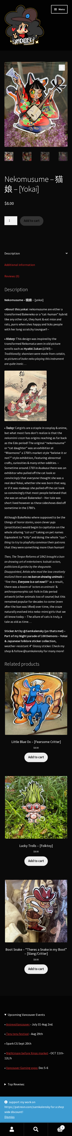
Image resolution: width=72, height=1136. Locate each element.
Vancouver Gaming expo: (22, 1068)
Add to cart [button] (36, 757)
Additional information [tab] (19, 265)
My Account (12, 1129)
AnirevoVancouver (18, 1024)
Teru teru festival (17, 1034)
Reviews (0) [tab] (11, 276)
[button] (62, 68)
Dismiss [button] (9, 1117)
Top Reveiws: (16, 1084)
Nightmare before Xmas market (27, 1053)
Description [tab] (12, 253)
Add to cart (32, 221)
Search (36, 1129)
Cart (55, 1126)
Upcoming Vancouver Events (26, 1015)
